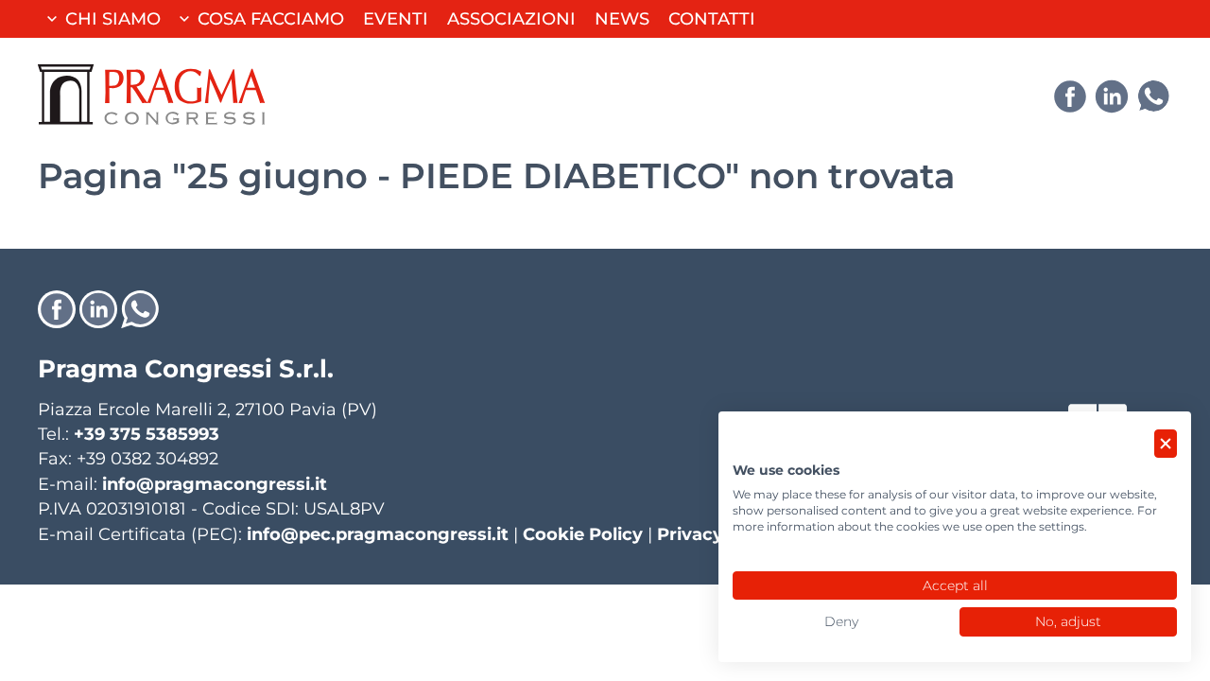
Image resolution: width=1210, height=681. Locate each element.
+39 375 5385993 (146, 434)
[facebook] (1070, 96)
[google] (1153, 96)
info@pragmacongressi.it (214, 484)
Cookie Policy (583, 534)
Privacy (690, 534)
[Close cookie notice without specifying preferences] (1165, 444)
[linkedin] (1112, 96)
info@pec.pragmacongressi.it (378, 534)
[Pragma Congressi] (151, 94)
